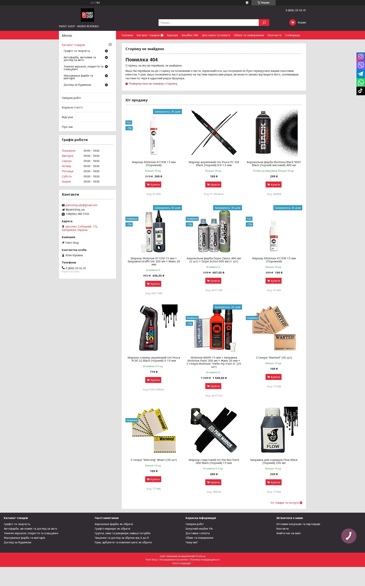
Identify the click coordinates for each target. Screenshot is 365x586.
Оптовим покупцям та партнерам (298, 524)
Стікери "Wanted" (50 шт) (274, 357)
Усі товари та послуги (285, 502)
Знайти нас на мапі (288, 533)
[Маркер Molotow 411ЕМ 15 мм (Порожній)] (274, 229)
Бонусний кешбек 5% (199, 528)
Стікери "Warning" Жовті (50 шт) (154, 459)
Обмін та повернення (249, 35)
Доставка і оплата (198, 533)
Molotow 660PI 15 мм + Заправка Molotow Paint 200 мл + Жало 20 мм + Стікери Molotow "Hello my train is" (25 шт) (214, 362)
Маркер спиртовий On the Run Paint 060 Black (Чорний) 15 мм (214, 461)
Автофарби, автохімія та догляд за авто (80, 59)
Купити (155, 184)
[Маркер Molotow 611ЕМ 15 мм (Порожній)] (153, 133)
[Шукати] (264, 22)
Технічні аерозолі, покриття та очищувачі (83, 68)
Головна (127, 35)
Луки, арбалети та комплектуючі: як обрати (123, 542)
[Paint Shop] (87, 15)
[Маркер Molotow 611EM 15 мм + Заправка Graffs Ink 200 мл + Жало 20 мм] (153, 229)
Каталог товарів (148, 35)
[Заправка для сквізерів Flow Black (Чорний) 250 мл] (274, 430)
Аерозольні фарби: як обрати (114, 524)
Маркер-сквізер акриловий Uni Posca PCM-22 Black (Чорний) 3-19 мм (154, 359)
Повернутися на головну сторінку (153, 83)
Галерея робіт (71, 98)
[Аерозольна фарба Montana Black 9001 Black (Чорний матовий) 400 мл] (274, 133)
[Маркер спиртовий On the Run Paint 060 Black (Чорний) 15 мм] (214, 430)
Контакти (274, 35)
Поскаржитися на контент (174, 559)
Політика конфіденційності (205, 559)
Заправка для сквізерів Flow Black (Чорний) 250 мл (274, 461)
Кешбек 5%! (190, 35)
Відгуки (67, 117)
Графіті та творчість (77, 51)
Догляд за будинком (77, 84)
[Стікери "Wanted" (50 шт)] (274, 328)
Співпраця (292, 35)
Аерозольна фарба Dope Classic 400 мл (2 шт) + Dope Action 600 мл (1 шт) (214, 260)
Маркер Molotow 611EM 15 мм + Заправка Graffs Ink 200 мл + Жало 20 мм (154, 261)
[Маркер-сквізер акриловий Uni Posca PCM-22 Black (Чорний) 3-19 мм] (153, 328)
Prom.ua (200, 556)
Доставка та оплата (216, 35)
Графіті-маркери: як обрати (112, 528)
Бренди (172, 35)
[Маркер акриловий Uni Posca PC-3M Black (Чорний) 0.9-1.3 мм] (214, 133)
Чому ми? (192, 542)
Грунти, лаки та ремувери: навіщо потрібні (122, 533)
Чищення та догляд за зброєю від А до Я (122, 538)
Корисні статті (72, 107)
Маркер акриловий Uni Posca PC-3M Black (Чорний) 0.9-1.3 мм (214, 163)
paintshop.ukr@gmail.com (82, 205)
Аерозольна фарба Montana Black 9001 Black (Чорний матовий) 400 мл (274, 163)
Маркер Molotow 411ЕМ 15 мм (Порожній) (274, 260)
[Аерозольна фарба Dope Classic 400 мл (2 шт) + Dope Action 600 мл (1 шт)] (214, 229)
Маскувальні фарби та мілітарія (78, 77)
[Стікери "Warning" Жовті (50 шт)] (153, 430)
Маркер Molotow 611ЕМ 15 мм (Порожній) (154, 163)
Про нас (67, 126)
